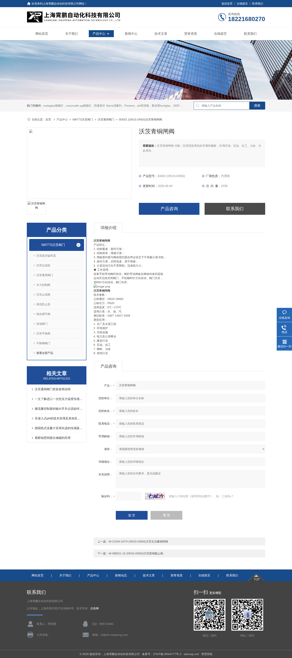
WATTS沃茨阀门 (83, 119)
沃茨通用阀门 (106, 119)
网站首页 (41, 33)
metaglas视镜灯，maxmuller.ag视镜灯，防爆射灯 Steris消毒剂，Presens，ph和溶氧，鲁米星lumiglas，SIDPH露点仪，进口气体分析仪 (128, 105)
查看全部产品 (44, 353)
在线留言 (242, 3)
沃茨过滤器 (43, 265)
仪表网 (94, 608)
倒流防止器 (43, 304)
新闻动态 (121, 575)
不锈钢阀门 (43, 343)
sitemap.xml (191, 654)
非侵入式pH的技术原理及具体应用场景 (58, 418)
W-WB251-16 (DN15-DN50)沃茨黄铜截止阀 (136, 553)
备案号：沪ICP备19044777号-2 (161, 654)
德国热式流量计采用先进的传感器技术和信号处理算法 (58, 428)
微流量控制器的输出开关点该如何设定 (58, 408)
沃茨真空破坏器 (46, 255)
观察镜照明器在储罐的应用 (53, 437)
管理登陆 (206, 654)
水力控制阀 (43, 284)
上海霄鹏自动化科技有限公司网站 (63, 3)
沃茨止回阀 (43, 294)
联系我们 (257, 3)
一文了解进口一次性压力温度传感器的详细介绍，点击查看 (58, 399)
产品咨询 (169, 208)
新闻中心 (131, 33)
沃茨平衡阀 (43, 333)
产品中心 (99, 33)
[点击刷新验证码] (155, 496)
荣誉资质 (190, 33)
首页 (48, 119)
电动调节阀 (43, 314)
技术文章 (161, 33)
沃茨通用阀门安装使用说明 (53, 389)
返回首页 (227, 3)
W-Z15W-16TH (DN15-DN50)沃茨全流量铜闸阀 (138, 541)
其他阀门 (41, 323)
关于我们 (71, 33)
